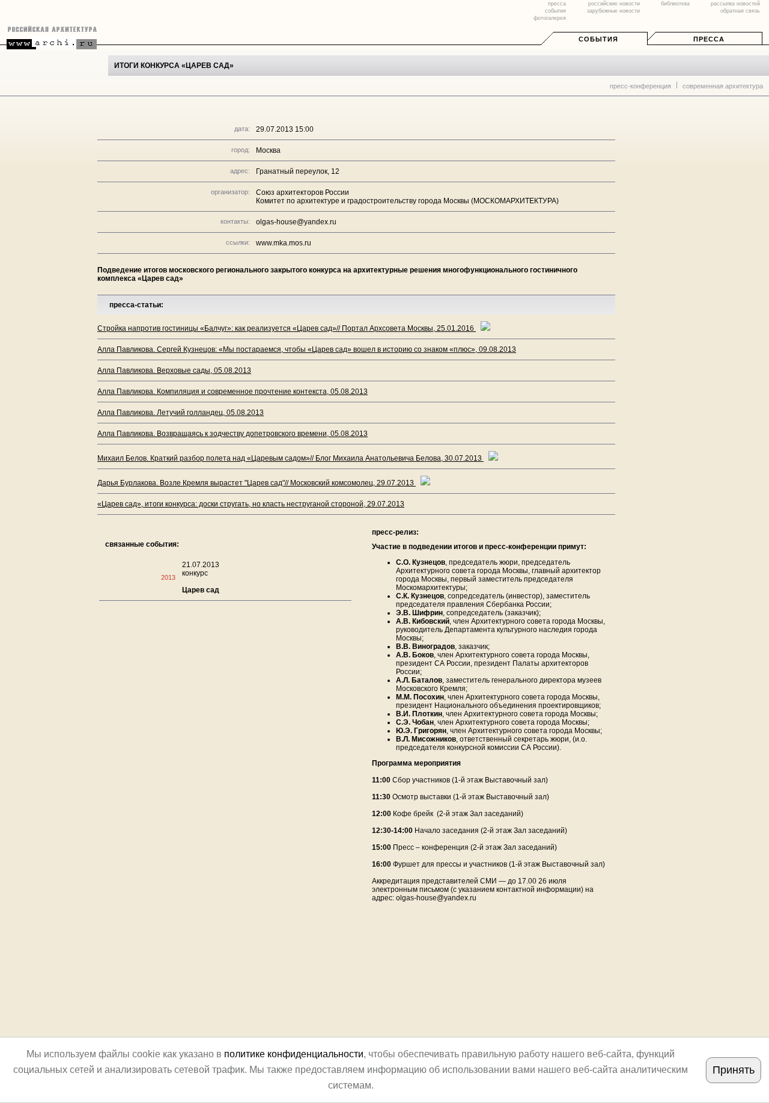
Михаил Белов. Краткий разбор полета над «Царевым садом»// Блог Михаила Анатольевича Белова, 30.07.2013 (290, 458)
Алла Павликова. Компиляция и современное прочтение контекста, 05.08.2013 (232, 391)
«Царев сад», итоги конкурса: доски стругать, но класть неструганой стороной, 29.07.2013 (250, 504)
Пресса (709, 39)
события (555, 11)
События (598, 39)
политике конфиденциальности (293, 1054)
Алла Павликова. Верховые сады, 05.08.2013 (174, 370)
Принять (734, 1070)
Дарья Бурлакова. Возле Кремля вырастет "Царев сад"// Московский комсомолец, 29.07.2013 (256, 483)
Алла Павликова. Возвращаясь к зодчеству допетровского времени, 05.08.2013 (232, 433)
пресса (557, 4)
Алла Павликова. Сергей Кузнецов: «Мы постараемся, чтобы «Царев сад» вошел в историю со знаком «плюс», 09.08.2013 (306, 349)
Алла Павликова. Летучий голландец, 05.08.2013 (180, 412)
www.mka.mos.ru (283, 243)
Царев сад (200, 590)
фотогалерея (549, 18)
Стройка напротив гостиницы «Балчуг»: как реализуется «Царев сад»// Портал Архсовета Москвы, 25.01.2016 (286, 328)
